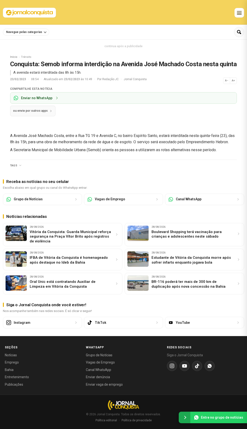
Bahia (9, 370)
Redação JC (110, 79)
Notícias (11, 355)
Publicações (14, 384)
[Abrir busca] (239, 32)
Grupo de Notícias (99, 355)
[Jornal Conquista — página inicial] (123, 405)
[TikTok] (197, 366)
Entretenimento (17, 377)
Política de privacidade (137, 420)
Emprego (12, 362)
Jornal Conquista (135, 79)
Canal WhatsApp (98, 370)
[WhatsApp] (210, 366)
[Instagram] (172, 366)
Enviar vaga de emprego (104, 384)
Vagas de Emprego (100, 362)
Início (13, 56)
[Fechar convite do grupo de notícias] (184, 417)
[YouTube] (184, 366)
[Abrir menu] (239, 13)
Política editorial (106, 420)
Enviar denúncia (98, 377)
